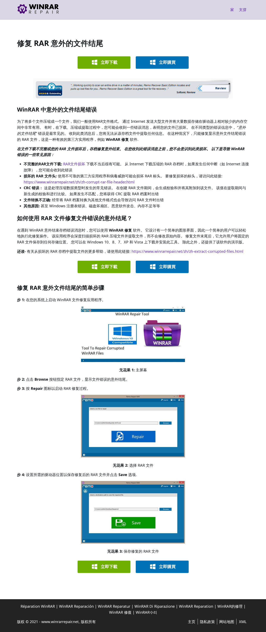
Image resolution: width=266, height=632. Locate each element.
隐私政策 (207, 621)
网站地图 (226, 621)
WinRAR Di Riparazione (154, 606)
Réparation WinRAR (38, 606)
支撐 (242, 9)
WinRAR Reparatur (114, 606)
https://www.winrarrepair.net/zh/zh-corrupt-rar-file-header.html (79, 181)
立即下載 (109, 62)
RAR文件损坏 (74, 163)
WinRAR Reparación (76, 606)
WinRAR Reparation (196, 606)
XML (242, 621)
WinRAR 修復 (120, 612)
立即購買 (167, 62)
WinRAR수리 (146, 612)
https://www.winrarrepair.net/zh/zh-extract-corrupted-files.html (187, 251)
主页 (191, 621)
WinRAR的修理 (230, 606)
